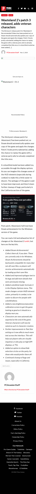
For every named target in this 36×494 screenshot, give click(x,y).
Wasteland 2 (6, 366)
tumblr (27, 241)
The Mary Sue (25, 462)
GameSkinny (24, 459)
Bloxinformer (13, 468)
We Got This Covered (13, 456)
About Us (18, 421)
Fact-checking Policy (18, 433)
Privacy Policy (18, 441)
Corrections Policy (18, 425)
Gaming (4, 15)
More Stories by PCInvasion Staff (16, 390)
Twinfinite (20, 449)
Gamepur (29, 449)
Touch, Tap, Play (13, 465)
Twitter (19, 412)
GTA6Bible (23, 468)
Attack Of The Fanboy (14, 452)
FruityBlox (24, 465)
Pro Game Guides (10, 449)
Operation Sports (12, 462)
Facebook (19, 408)
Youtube (19, 416)
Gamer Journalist (13, 459)
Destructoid (26, 456)
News (10, 15)
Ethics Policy (18, 429)
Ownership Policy (18, 437)
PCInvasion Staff (13, 52)
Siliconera (26, 452)
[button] (32, 8)
